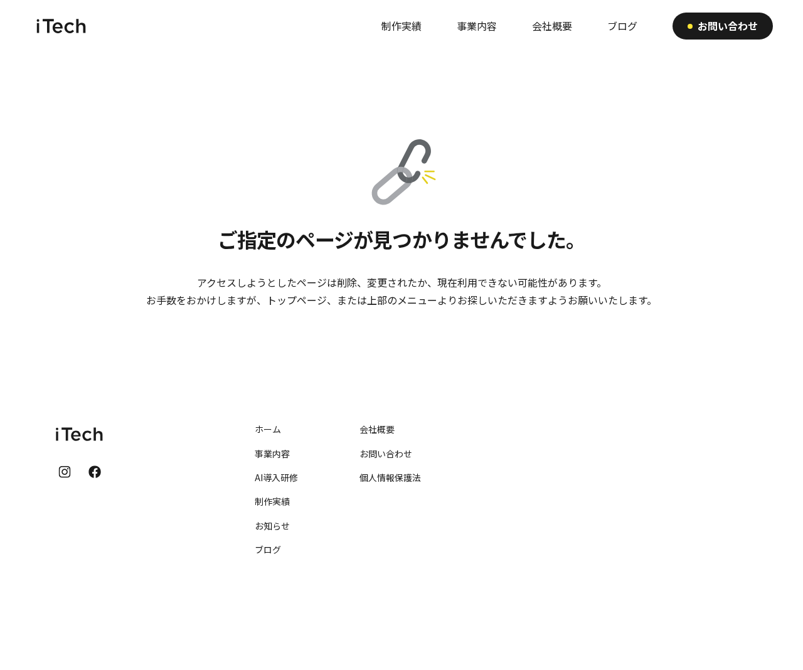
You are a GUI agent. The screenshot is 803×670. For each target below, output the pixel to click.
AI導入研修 (276, 477)
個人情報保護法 (390, 477)
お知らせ (272, 525)
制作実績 (272, 501)
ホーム (268, 429)
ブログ (268, 549)
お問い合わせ (385, 453)
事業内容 (272, 453)
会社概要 (377, 429)
